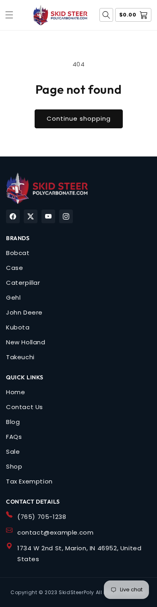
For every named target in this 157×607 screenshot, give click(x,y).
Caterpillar (23, 282)
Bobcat (18, 253)
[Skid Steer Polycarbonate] (47, 188)
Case (14, 267)
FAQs (14, 436)
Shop (14, 466)
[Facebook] (13, 216)
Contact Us (24, 407)
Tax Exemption (29, 481)
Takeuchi (20, 357)
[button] (9, 15)
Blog (13, 422)
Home (15, 392)
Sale (13, 451)
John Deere (24, 312)
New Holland (25, 342)
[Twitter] (30, 216)
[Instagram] (66, 216)
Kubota (18, 327)
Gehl (13, 297)
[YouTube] (48, 216)
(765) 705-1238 (41, 516)
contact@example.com (55, 532)
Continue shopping (79, 118)
